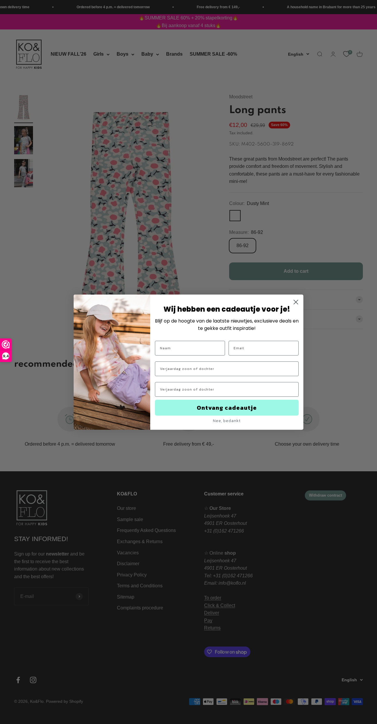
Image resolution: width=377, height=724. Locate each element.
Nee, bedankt (227, 421)
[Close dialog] (296, 302)
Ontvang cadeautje (227, 407)
